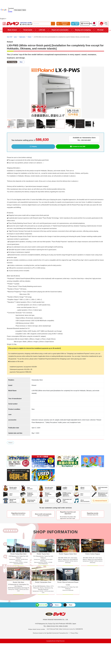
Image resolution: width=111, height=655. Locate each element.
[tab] (55, 120)
